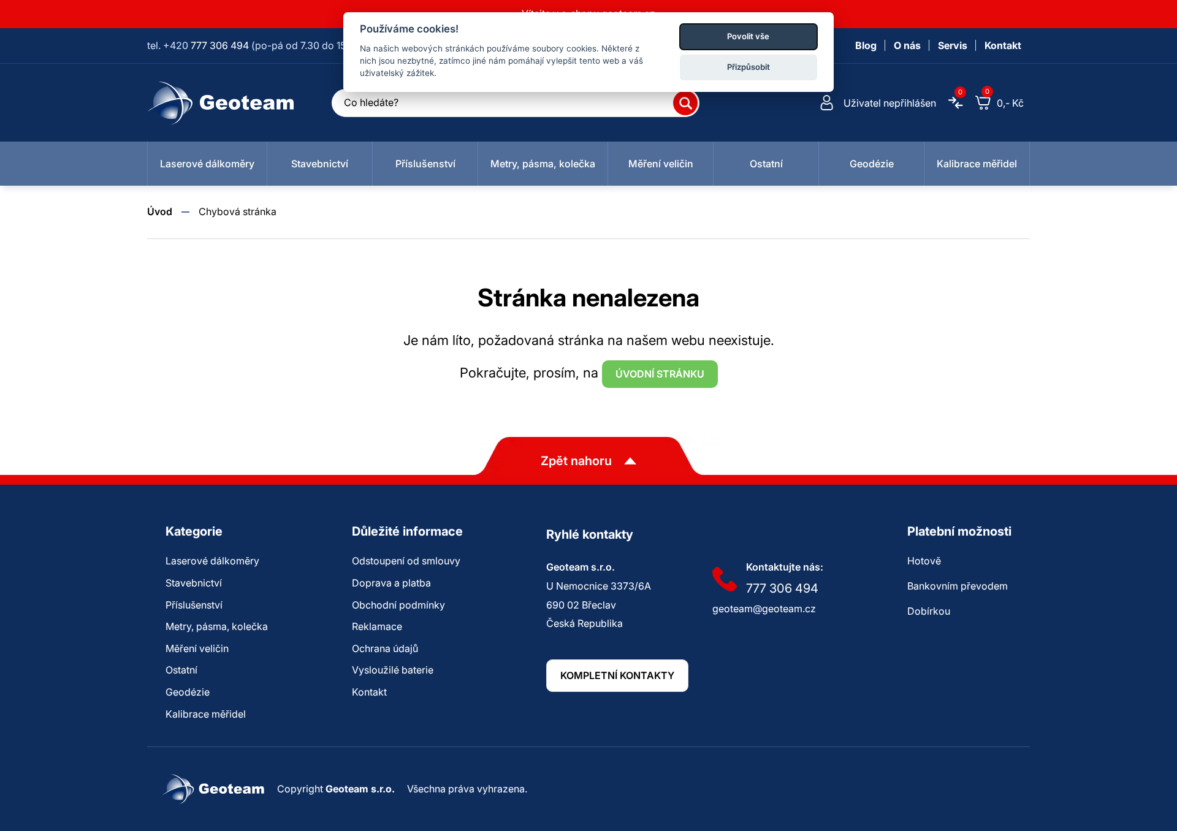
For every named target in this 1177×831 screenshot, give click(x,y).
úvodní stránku (659, 374)
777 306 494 (220, 45)
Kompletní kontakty (617, 675)
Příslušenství (194, 605)
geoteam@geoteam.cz (764, 608)
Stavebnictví (194, 583)
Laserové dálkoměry (212, 561)
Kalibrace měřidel (206, 714)
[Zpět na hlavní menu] (221, 103)
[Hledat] (685, 103)
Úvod (159, 211)
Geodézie (188, 692)
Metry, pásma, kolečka (217, 626)
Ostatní (181, 670)
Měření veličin (197, 648)
